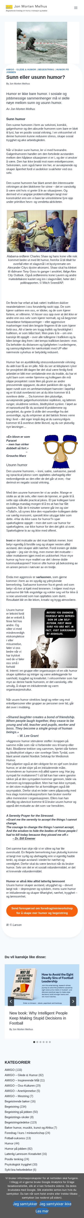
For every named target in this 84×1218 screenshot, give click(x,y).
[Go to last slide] (11, 1001)
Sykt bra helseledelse (18, 1169)
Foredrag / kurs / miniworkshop (24, 1133)
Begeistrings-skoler (17, 1117)
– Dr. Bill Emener (24, 838)
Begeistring (46, 69)
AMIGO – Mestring (17, 1096)
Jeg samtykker (25, 1204)
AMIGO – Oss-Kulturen (20, 1085)
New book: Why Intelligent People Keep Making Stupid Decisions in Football (38, 1018)
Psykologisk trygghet (18, 1164)
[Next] (73, 1001)
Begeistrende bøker (17, 1101)
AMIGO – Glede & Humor (21, 1075)
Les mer (42, 1211)
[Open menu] (75, 8)
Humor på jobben (16, 1148)
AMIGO (10, 1069)
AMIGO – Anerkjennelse (20, 1090)
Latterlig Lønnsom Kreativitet (23, 1154)
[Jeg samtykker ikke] (79, 1196)
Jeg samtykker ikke (55, 1204)
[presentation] (42, 985)
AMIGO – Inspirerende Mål (22, 1080)
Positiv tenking (14, 1159)
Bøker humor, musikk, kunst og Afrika (29, 1127)
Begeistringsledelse (17, 1122)
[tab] (34, 1042)
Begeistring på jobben (18, 1111)
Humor (9, 1143)
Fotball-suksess (15, 1138)
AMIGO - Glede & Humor (21, 69)
